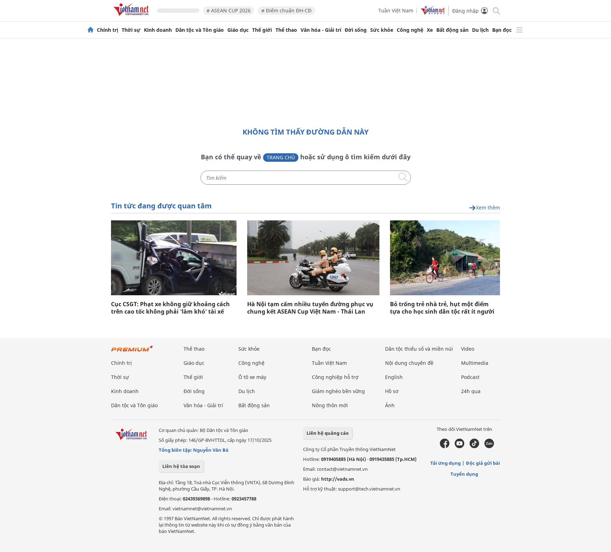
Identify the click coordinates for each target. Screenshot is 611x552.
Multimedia (474, 363)
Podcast (470, 377)
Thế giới (262, 30)
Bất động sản (452, 30)
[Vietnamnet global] (432, 13)
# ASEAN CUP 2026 (228, 10)
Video (467, 348)
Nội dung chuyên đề (409, 363)
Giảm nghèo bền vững (338, 391)
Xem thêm (488, 208)
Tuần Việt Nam (395, 10)
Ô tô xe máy (252, 377)
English (394, 377)
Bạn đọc (502, 30)
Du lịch (480, 30)
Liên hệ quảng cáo (328, 433)
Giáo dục (238, 30)
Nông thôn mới (330, 405)
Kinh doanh (158, 30)
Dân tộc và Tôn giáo (199, 30)
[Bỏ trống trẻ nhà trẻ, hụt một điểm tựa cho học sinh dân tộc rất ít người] (445, 257)
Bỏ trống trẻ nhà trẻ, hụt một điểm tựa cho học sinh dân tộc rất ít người (442, 308)
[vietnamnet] (132, 17)
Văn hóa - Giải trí (321, 30)
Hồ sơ (391, 391)
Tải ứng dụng (445, 463)
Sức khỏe (381, 30)
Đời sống (356, 30)
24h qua (471, 391)
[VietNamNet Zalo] (489, 446)
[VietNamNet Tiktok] (474, 446)
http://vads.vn (337, 479)
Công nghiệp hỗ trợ (335, 377)
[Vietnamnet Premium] (132, 352)
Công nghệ (410, 30)
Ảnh (390, 405)
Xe (430, 30)
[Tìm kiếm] (496, 10)
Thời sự (131, 30)
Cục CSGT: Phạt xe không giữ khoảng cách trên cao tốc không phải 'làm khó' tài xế (170, 308)
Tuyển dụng (464, 474)
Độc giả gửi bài (483, 463)
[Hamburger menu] (519, 30)
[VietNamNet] (90, 30)
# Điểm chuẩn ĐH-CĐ (286, 10)
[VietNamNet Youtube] (459, 446)
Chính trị (107, 30)
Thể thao (286, 30)
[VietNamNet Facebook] (444, 446)
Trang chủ (281, 157)
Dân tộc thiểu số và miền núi (419, 348)
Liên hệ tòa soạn (181, 466)
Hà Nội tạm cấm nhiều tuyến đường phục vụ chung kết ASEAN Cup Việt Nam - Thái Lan (310, 308)
